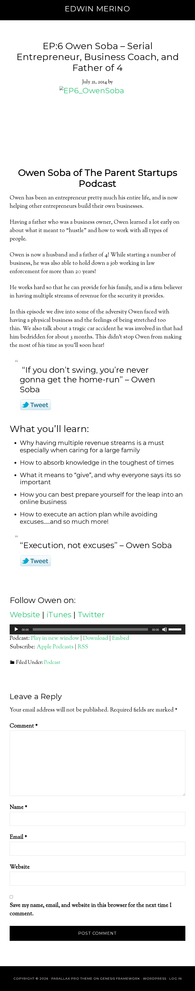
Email (18, 837)
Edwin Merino (97, 8)
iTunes (58, 614)
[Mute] (164, 629)
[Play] (16, 629)
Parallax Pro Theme (71, 978)
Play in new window (55, 638)
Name (18, 807)
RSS (82, 647)
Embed (120, 638)
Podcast (52, 662)
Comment (24, 726)
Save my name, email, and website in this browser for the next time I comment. (91, 910)
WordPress (154, 978)
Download (95, 638)
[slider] (176, 628)
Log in (175, 978)
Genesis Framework (120, 978)
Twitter (91, 614)
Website (25, 614)
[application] (97, 629)
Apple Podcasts (55, 647)
